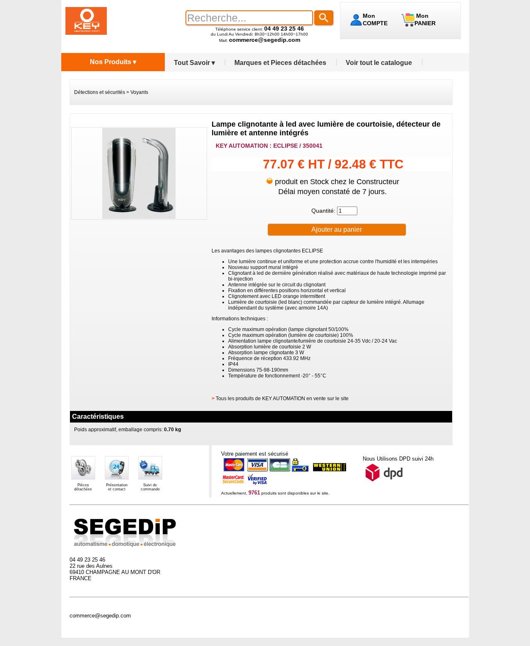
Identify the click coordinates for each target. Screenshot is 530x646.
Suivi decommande (150, 487)
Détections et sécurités (99, 92)
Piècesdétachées (83, 487)
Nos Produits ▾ (113, 61)
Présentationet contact (117, 487)
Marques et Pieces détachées (280, 62)
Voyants (139, 92)
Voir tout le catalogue (379, 62)
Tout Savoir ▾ (194, 62)
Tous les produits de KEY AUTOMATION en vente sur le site (282, 398)
